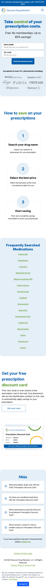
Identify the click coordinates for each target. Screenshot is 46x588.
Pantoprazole (23, 292)
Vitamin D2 (23, 323)
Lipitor (23, 335)
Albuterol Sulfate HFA (23, 279)
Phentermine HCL (23, 316)
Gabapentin (23, 260)
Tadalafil (23, 298)
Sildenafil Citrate (23, 273)
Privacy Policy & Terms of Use (23, 565)
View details (12, 579)
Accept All (23, 584)
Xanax (23, 348)
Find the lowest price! (23, 61)
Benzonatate (23, 329)
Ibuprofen (23, 310)
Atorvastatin (23, 304)
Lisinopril (23, 267)
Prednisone (23, 341)
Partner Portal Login (23, 553)
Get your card (13, 408)
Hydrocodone (23, 285)
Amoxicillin (23, 254)
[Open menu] (42, 10)
